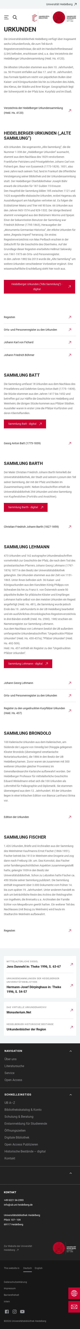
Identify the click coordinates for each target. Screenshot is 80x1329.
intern (7, 1301)
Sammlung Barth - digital (23, 507)
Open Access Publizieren (21, 1144)
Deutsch (27, 1268)
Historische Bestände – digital (25, 1151)
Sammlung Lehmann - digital (25, 663)
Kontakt (9, 1158)
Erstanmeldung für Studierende (25, 1123)
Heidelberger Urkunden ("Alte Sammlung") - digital (36, 286)
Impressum (10, 1288)
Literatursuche (14, 1066)
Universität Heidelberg (59, 4)
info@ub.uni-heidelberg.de (18, 1204)
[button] (38, 1051)
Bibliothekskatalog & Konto (23, 1110)
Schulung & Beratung (18, 1116)
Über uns (10, 1059)
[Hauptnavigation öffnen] (8, 17)
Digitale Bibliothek (16, 1137)
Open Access (13, 1080)
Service (9, 1073)
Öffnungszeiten (15, 1130)
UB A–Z (9, 1103)
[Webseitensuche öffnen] (16, 17)
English (39, 1268)
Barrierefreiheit (11, 1295)
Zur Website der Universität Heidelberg (18, 1248)
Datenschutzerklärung (15, 1282)
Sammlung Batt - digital (22, 423)
